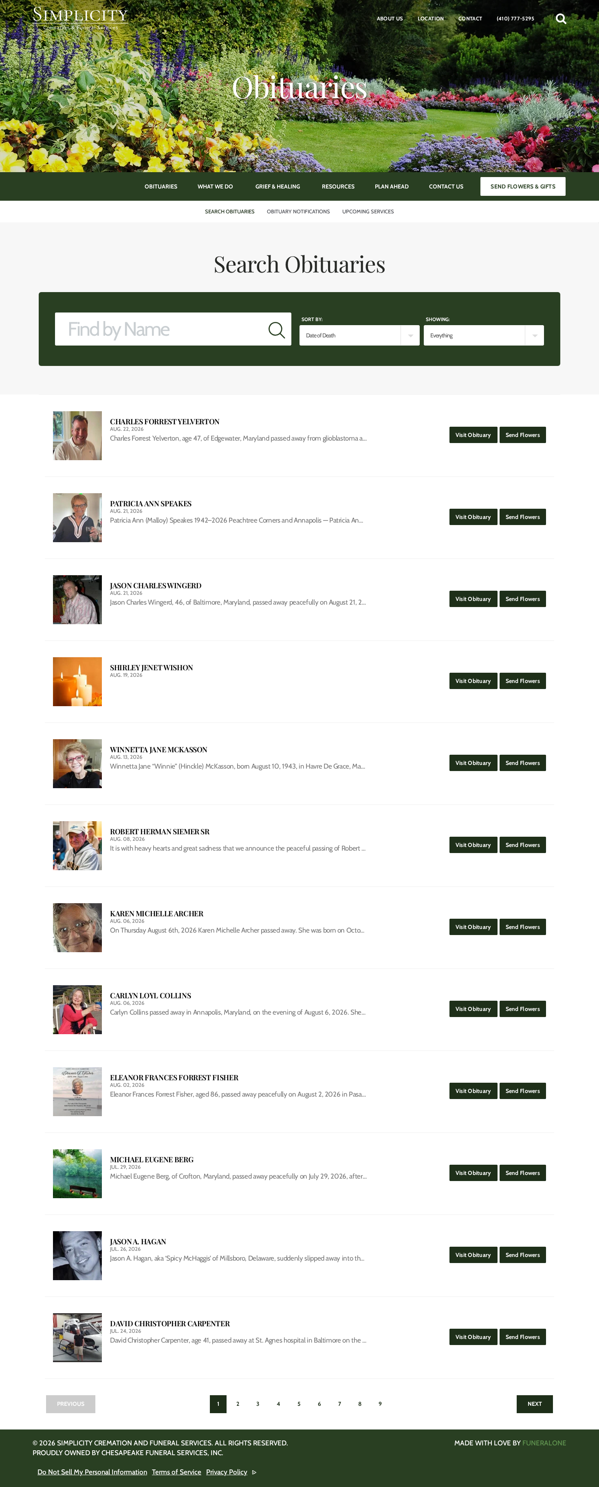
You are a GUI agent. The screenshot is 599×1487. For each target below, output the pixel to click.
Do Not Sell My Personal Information (92, 1472)
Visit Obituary (477, 435)
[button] (561, 18)
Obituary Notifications (298, 211)
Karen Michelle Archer (156, 913)
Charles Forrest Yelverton (165, 421)
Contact (470, 18)
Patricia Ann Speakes (151, 503)
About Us (390, 18)
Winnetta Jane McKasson (158, 749)
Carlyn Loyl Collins (150, 995)
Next (535, 1403)
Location (431, 18)
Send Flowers (526, 435)
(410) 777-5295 (515, 18)
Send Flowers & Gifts (523, 186)
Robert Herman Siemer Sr (159, 831)
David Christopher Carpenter (169, 1323)
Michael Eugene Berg (151, 1159)
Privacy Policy (226, 1472)
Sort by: (312, 319)
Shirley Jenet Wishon (151, 667)
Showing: (438, 319)
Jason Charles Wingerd (155, 585)
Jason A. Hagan (138, 1241)
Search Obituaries (230, 211)
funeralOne (544, 1443)
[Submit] (276, 329)
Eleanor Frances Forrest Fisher (174, 1077)
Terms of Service (176, 1472)
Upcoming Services (368, 211)
